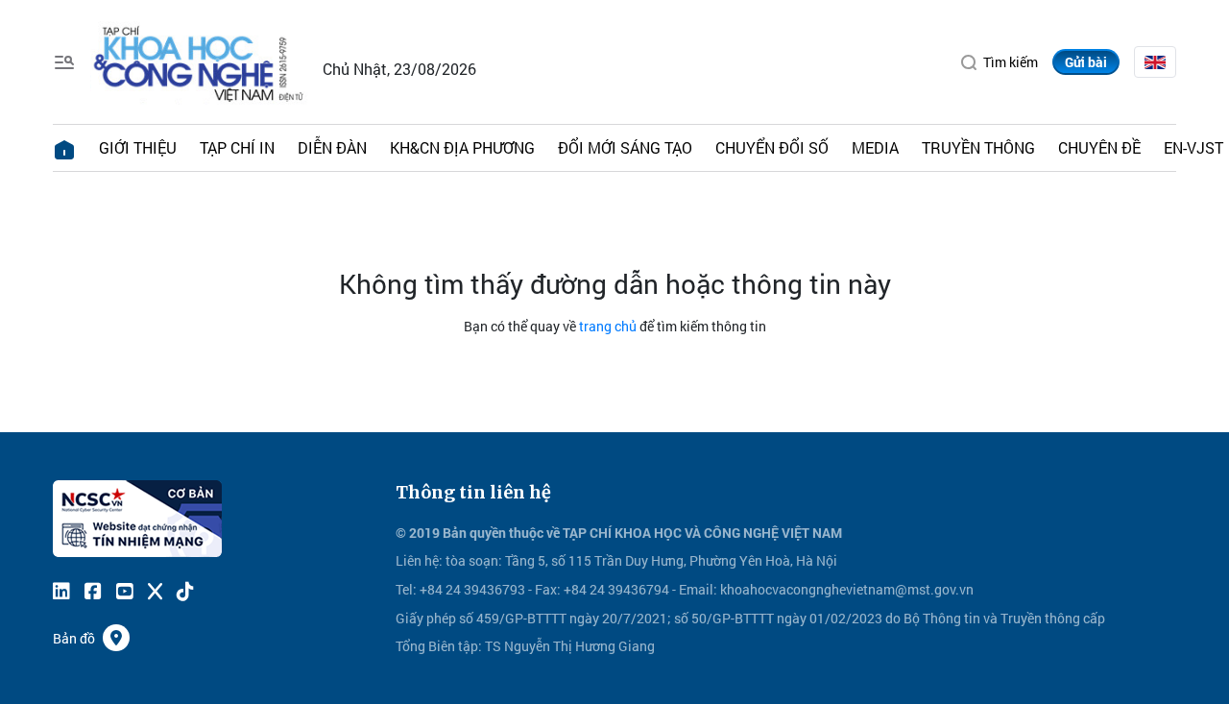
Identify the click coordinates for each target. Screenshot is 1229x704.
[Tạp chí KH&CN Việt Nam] (199, 60)
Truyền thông (978, 147)
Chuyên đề (1099, 147)
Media (875, 147)
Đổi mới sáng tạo (625, 147)
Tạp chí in (237, 147)
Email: (698, 589)
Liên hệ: (419, 560)
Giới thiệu (138, 147)
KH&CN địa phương (462, 147)
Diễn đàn (332, 147)
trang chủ (608, 326)
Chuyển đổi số (772, 147)
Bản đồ (74, 638)
